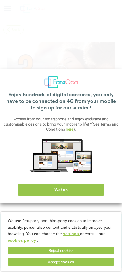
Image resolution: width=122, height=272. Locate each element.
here (69, 129)
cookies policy (22, 240)
